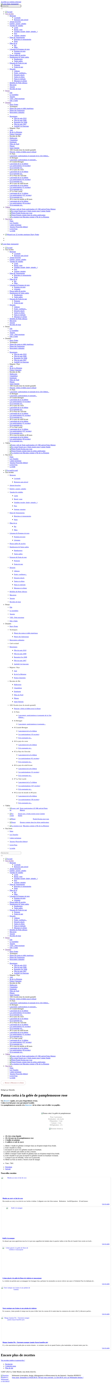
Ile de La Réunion (16, 132)
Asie (11, 130)
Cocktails (17, 18)
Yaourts (12, 87)
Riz (15, 45)
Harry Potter (14, 104)
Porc (15, 33)
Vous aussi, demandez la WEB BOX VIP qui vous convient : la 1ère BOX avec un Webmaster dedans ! (47, 1377)
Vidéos (7, 207)
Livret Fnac (14, 229)
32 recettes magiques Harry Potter (27, 234)
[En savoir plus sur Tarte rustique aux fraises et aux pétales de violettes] (16, 1296)
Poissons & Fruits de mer (18, 63)
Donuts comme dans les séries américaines (30, 215)
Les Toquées (14, 223)
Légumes (17, 53)
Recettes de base (15, 89)
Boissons (13, 16)
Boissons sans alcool (21, 20)
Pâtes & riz (13, 43)
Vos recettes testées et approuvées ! (13, 1360)
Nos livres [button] (8, 455)
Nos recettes (9, 14)
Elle (11, 93)
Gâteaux (17, 71)
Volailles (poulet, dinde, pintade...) (26, 31)
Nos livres (8, 219)
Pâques (12, 146)
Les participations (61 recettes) (20, 179)
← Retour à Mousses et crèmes (13, 1083)
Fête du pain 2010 (20, 118)
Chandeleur (14, 140)
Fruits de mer (18, 67)
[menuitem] (11, 470)
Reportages (13, 116)
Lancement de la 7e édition (19, 193)
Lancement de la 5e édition (19, 177)
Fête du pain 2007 (20, 124)
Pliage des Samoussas (17, 110)
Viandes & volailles (16, 26)
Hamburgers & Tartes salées (19, 57)
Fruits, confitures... (20, 73)
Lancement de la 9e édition (19, 201)
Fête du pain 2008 (20, 120)
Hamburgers (18, 59)
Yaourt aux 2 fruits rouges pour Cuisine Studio (34, 211)
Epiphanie (13, 142)
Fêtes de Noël (14, 144)
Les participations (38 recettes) (20, 203)
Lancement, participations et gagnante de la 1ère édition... (29, 156)
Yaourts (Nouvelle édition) (19, 227)
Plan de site (9, 1368)
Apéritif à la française (21, 126)
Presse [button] (7, 327)
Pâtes (16, 47)
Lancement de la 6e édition (19, 185)
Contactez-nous (10, 1366)
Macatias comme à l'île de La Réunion (35, 217)
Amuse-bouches (15, 22)
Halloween (13, 138)
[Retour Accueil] (9, 4)
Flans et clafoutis (20, 79)
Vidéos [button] (7, 443)
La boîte (12, 231)
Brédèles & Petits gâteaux (18, 83)
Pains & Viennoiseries (17, 37)
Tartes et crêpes (19, 77)
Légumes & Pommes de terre (20, 49)
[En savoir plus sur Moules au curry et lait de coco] (16, 1186)
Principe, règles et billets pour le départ (23, 152)
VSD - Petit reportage (17, 99)
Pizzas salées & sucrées (18, 55)
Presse (7, 91)
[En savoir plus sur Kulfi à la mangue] (16, 1221)
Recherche (9, 1364)
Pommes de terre (19, 51)
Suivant (7, 1169)
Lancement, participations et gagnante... (23, 160)
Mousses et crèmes (20, 81)
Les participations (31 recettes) (20, 187)
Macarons (13, 85)
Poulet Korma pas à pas (24, 213)
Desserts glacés (19, 75)
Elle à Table (14, 101)
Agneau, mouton (20, 35)
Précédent (8, 1167)
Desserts (12, 69)
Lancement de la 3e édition (19, 164)
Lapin (16, 27)
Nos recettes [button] (9, 250)
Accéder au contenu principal (11, 2)
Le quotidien (14, 95)
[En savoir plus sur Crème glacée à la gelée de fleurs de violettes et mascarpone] (16, 1261)
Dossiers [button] (8, 338)
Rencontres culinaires (17, 112)
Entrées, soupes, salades (18, 24)
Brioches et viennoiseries (22, 39)
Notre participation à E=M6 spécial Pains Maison (38, 209)
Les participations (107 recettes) (21, 195)
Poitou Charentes (15, 134)
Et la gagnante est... (16, 168)
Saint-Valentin (14, 148)
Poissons (17, 65)
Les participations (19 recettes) (20, 166)
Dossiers (8, 102)
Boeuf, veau (18, 29)
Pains (16, 41)
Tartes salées (18, 61)
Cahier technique (15, 225)
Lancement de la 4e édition (19, 172)
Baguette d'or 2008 (20, 122)
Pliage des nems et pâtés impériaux (22, 108)
